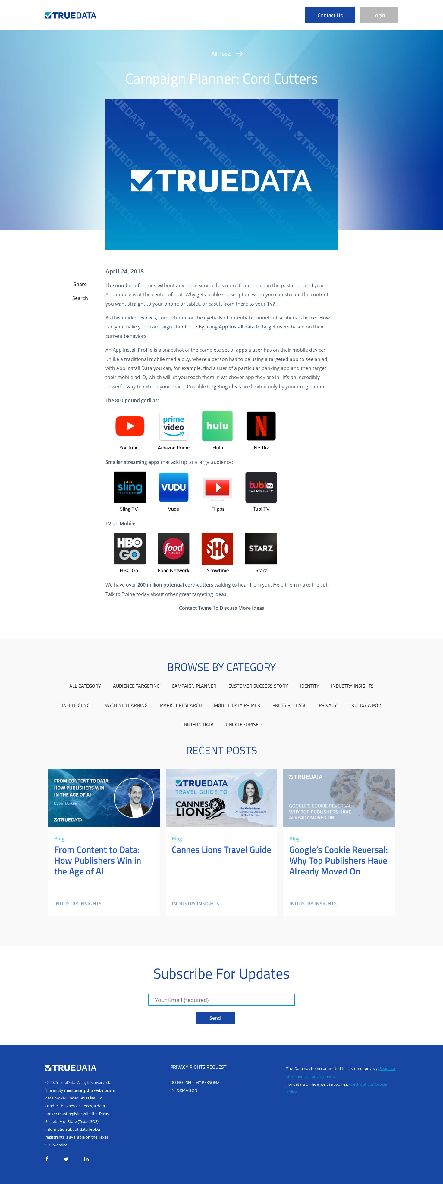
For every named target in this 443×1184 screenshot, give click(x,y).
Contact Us (330, 15)
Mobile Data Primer (237, 705)
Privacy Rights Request (198, 1067)
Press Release (289, 705)
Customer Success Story (258, 685)
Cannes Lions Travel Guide (195, 772)
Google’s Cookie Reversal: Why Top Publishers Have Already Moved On (335, 776)
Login (378, 15)
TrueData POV (365, 705)
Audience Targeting (136, 685)
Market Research (181, 705)
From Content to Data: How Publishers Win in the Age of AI (100, 776)
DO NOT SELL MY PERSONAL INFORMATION (196, 1086)
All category (85, 685)
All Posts (221, 54)
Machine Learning (126, 705)
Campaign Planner (194, 685)
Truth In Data (198, 724)
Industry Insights (352, 685)
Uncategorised (244, 724)
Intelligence (77, 705)
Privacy (328, 705)
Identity (309, 685)
